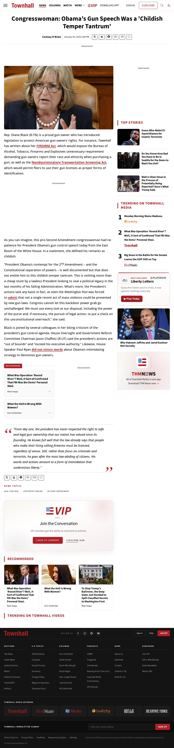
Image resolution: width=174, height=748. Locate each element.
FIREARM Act (46, 146)
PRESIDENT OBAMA (33, 491)
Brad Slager (64, 671)
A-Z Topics (38, 646)
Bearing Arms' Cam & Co (98, 671)
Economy (36, 671)
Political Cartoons (12, 677)
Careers (118, 665)
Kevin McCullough (67, 665)
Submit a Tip (120, 671)
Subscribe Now (75, 540)
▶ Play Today (132, 299)
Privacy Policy (27, 737)
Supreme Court (39, 688)
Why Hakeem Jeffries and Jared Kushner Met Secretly (144, 344)
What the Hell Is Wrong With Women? (57, 590)
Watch (7, 671)
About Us (119, 654)
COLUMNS (55, 5)
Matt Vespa (12, 605)
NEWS (42, 5)
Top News (8, 654)
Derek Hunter (65, 659)
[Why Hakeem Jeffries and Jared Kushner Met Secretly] (144, 324)
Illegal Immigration (40, 682)
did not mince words (47, 349)
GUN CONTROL (11, 491)
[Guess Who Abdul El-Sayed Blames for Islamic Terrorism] (128, 137)
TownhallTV (9, 682)
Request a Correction (57, 737)
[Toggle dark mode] (169, 5)
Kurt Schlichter (51, 605)
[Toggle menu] (5, 5)
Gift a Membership (150, 659)
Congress (36, 659)
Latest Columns (11, 665)
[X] (78, 633)
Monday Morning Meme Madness (143, 216)
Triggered (91, 659)
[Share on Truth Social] (102, 37)
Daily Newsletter (149, 665)
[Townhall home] (16, 633)
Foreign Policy (38, 677)
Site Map (73, 737)
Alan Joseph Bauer (67, 677)
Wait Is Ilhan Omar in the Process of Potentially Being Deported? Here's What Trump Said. (155, 183)
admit (12, 297)
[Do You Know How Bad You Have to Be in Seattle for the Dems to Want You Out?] (128, 160)
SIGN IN (130, 5)
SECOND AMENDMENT (58, 491)
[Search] (162, 5)
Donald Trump (38, 665)
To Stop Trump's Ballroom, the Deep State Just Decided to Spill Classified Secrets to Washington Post (95, 595)
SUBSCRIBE (148, 5)
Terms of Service (11, 737)
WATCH (67, 5)
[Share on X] (94, 37)
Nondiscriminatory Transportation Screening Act (69, 162)
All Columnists (65, 688)
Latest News (9, 659)
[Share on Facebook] (108, 37)
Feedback (41, 737)
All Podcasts (92, 686)
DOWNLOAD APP (109, 5)
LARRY (90, 654)
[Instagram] (85, 633)
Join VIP (163, 633)
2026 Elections (38, 654)
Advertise (119, 659)
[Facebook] (91, 633)
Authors (7, 688)
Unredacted (92, 665)
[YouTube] (98, 633)
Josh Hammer (65, 682)
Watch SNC (147, 671)
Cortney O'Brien (51, 37)
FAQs (151, 633)
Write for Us (120, 677)
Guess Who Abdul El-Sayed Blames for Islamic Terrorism (154, 134)
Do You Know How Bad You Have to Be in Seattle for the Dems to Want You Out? (155, 158)
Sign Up (162, 726)
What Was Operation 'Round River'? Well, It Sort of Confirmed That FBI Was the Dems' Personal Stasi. (20, 595)
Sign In (140, 633)
